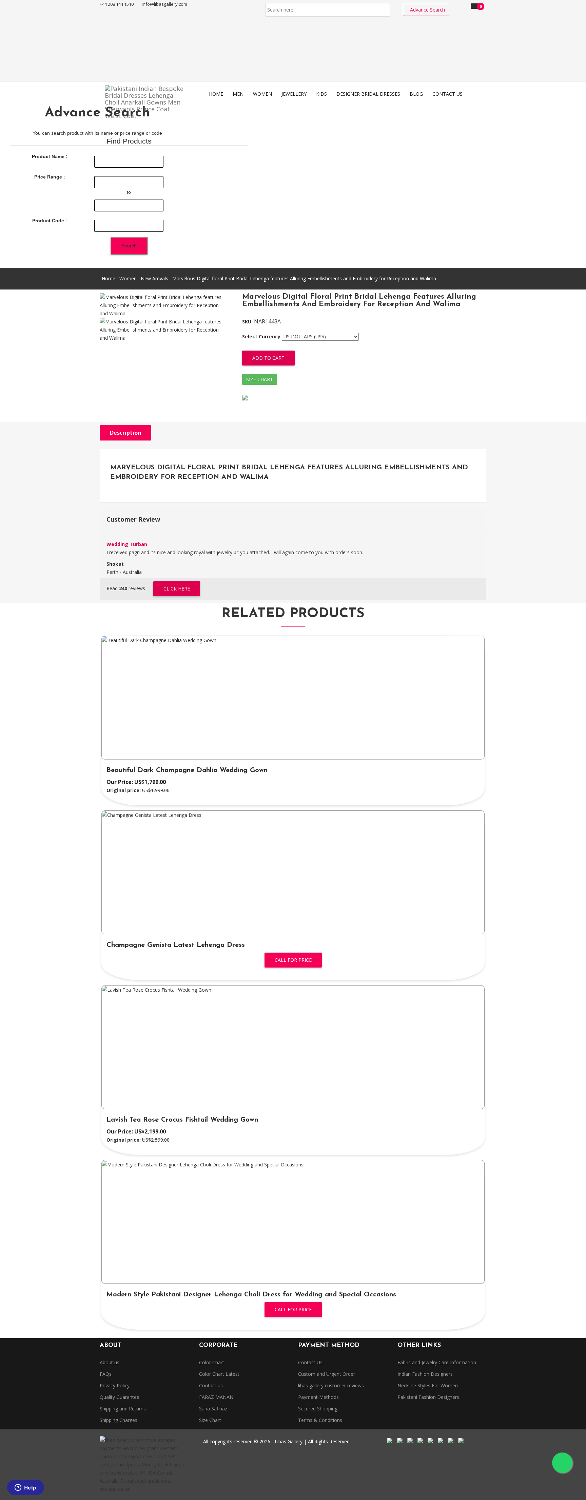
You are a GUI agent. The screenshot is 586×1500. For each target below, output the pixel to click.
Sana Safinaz (213, 1408)
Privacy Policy (115, 1385)
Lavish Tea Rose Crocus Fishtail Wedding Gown (182, 1120)
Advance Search (427, 9)
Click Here (176, 588)
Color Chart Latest (219, 1374)
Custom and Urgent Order (326, 1374)
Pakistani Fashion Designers (428, 1397)
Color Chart (211, 1362)
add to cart (268, 358)
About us (109, 1362)
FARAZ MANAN (216, 1397)
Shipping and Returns (123, 1408)
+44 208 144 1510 (117, 4)
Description (125, 432)
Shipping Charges (118, 1420)
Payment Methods (318, 1397)
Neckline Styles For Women (427, 1385)
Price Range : (49, 177)
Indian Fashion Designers (425, 1374)
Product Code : (49, 220)
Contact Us (310, 1362)
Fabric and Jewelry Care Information (436, 1362)
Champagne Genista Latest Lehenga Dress (175, 945)
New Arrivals (154, 278)
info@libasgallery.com (164, 4)
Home (108, 278)
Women (128, 278)
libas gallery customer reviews (331, 1385)
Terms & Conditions (320, 1420)
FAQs (106, 1374)
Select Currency (261, 336)
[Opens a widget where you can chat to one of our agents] (25, 1488)
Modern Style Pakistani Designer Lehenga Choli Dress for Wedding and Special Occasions (251, 1294)
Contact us (211, 1385)
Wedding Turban (126, 544)
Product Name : (49, 156)
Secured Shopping (317, 1408)
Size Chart (259, 379)
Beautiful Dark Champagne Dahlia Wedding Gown (187, 770)
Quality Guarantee (119, 1397)
